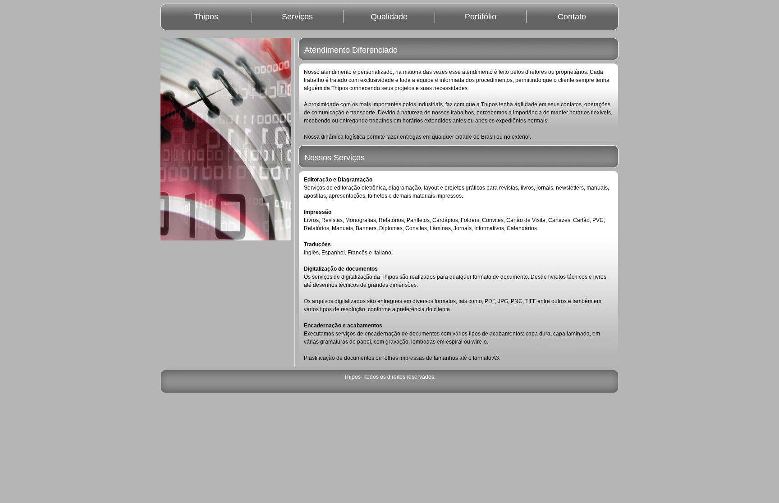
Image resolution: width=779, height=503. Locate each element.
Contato (572, 16)
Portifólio (480, 16)
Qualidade (389, 16)
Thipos (206, 16)
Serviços (297, 16)
